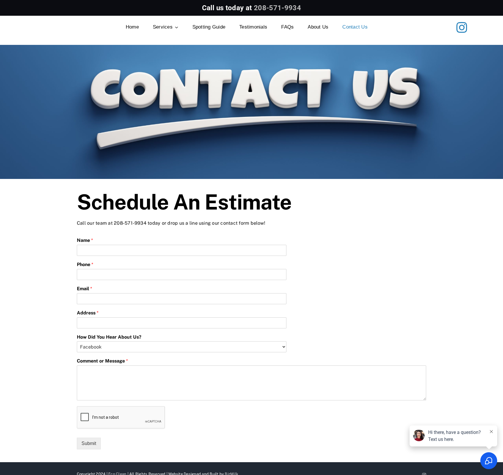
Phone (85, 264)
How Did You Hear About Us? (109, 337)
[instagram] (461, 27)
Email (84, 288)
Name (85, 240)
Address (87, 313)
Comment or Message (102, 361)
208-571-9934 (277, 8)
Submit (89, 443)
